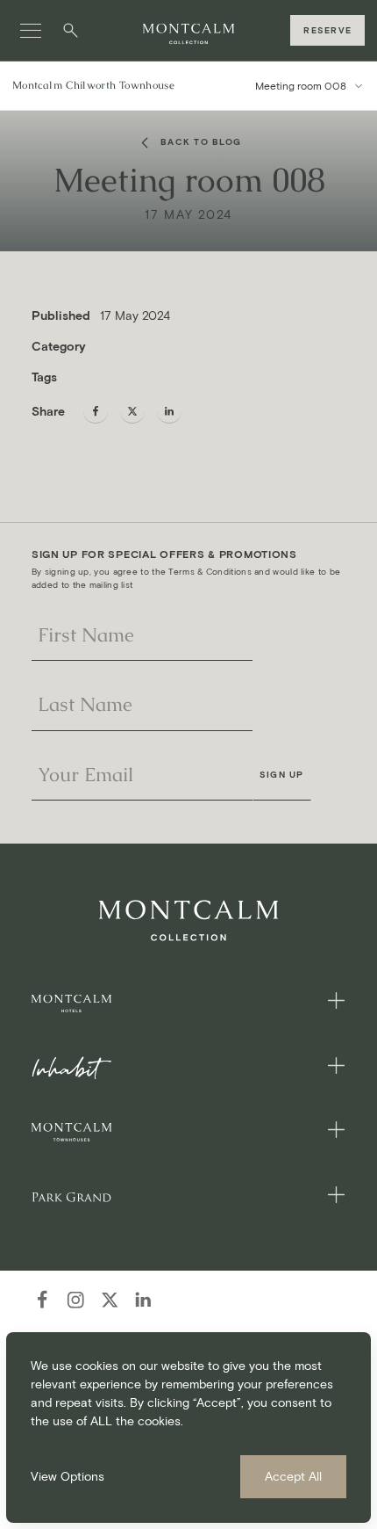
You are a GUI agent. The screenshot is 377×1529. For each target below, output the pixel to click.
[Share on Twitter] (132, 411)
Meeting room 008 (300, 85)
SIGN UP (282, 774)
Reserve (327, 30)
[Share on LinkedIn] (169, 411)
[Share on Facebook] (95, 411)
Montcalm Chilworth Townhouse (93, 85)
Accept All (293, 1476)
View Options (67, 1476)
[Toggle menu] (30, 31)
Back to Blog (200, 142)
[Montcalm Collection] (188, 34)
